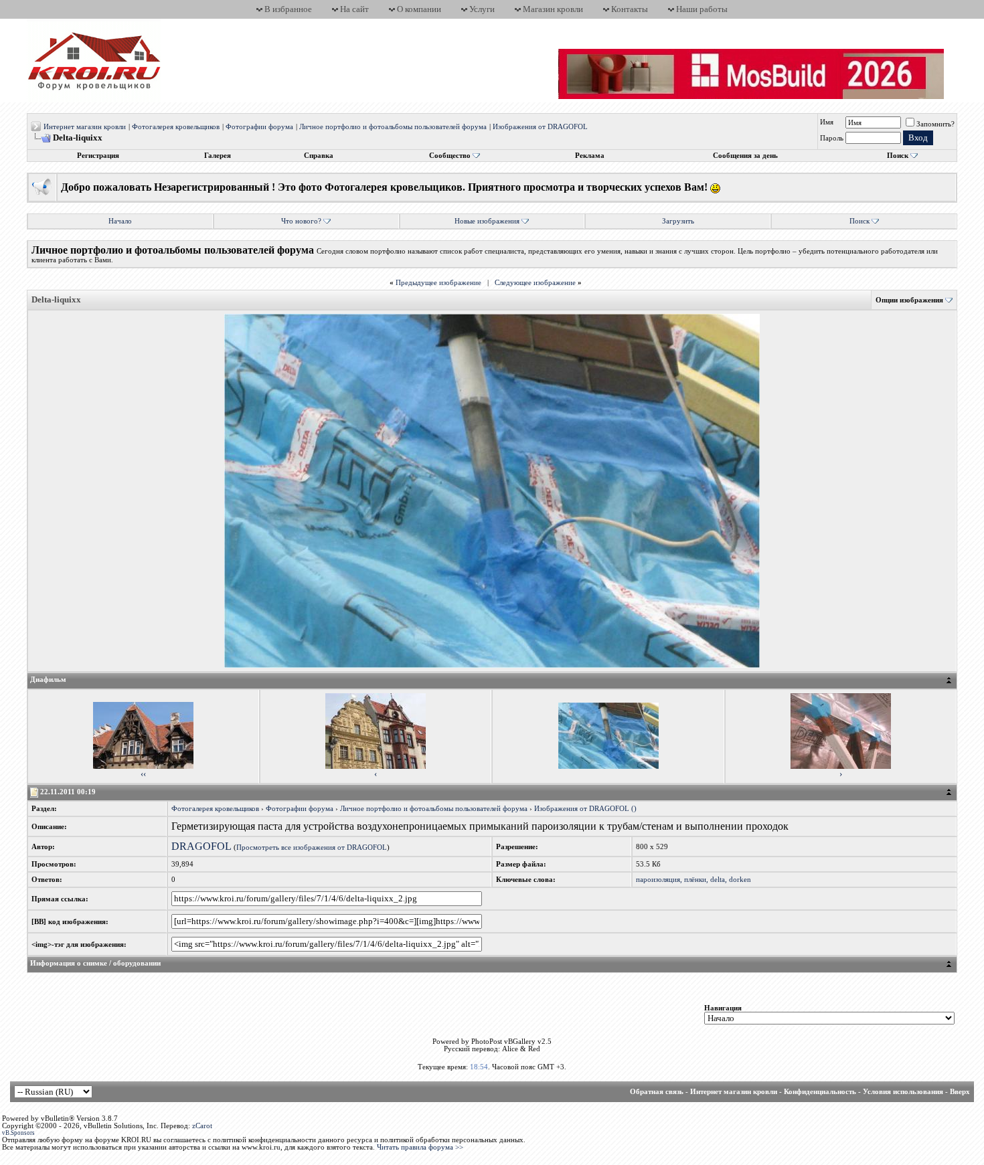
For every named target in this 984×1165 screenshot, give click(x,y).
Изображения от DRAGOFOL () (585, 808)
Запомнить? (935, 124)
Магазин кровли (553, 9)
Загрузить (678, 221)
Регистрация (98, 155)
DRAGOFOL (201, 846)
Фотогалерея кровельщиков (176, 126)
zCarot (202, 1126)
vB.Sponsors (18, 1133)
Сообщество (450, 155)
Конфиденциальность (820, 1091)
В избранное (288, 9)
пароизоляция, (659, 879)
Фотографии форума (259, 126)
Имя (826, 122)
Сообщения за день (745, 155)
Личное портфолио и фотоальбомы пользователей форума (393, 126)
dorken (740, 879)
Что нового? (301, 221)
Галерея (217, 155)
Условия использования (903, 1091)
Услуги (482, 9)
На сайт (354, 9)
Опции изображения (909, 300)
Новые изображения (487, 221)
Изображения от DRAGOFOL (540, 126)
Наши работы (702, 9)
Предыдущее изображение (438, 282)
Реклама (589, 155)
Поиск (897, 155)
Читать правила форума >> (420, 1147)
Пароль (831, 138)
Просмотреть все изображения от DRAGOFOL (311, 847)
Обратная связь (656, 1091)
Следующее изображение (535, 282)
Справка (318, 155)
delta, (718, 879)
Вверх (960, 1091)
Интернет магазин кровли (85, 126)
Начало (120, 221)
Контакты (629, 9)
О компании (419, 9)
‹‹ (143, 774)
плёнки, (696, 879)
